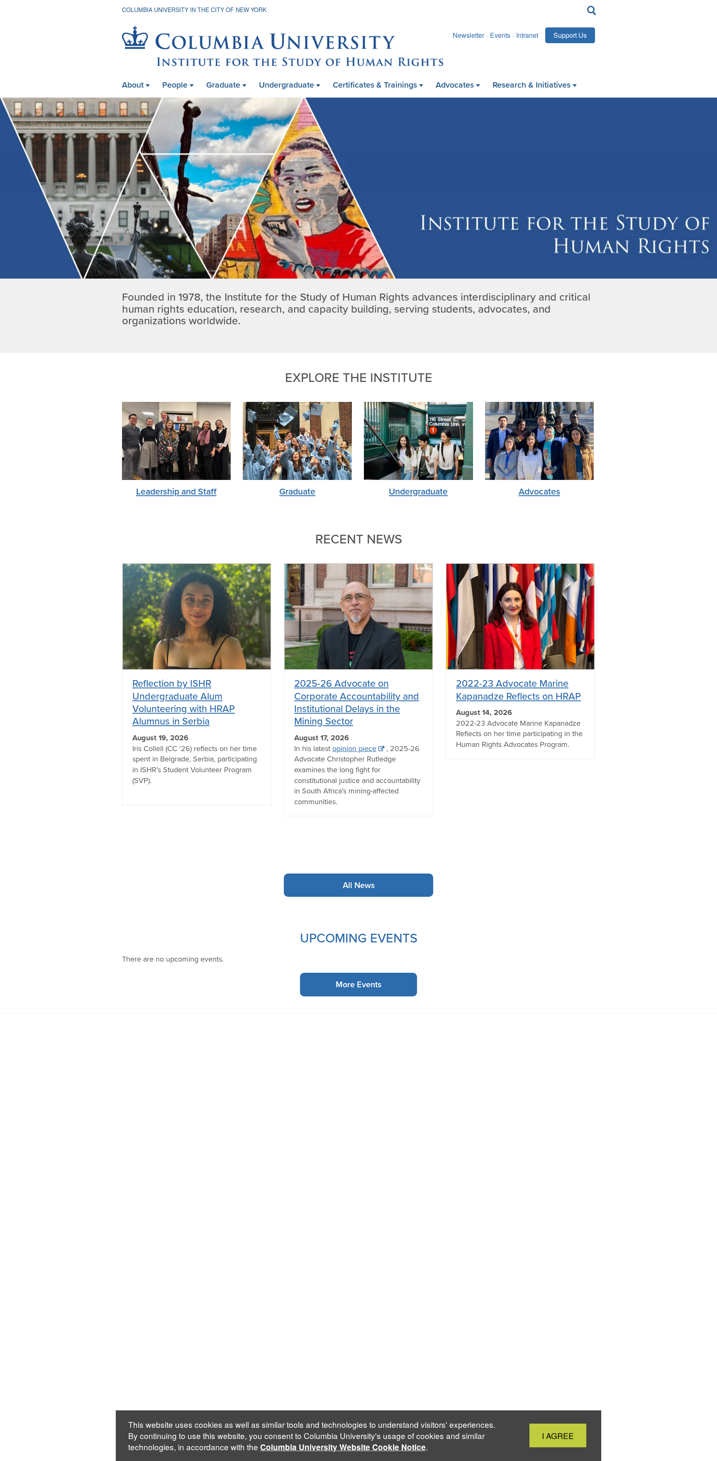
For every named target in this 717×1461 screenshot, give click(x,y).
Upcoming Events (358, 938)
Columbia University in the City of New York (194, 9)
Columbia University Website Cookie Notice (343, 1447)
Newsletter (468, 35)
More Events (358, 984)
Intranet (527, 35)
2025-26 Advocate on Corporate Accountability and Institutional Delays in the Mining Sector (356, 702)
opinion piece (354, 748)
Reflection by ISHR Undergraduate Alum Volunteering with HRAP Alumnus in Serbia (183, 702)
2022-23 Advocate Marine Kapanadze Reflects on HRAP (518, 689)
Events (500, 35)
